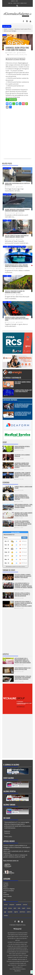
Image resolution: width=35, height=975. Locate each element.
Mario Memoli (22, 53)
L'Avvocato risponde (10, 400)
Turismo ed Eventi (9, 570)
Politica (5, 887)
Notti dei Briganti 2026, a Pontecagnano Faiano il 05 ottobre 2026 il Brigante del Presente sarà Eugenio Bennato (23, 660)
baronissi (11, 54)
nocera (28, 908)
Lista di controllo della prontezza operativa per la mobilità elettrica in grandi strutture (22, 497)
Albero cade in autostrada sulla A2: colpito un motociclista (17, 184)
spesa (25, 54)
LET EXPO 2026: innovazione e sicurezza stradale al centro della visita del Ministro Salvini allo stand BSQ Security (23, 523)
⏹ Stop (22, 59)
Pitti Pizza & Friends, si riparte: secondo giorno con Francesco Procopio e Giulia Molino (23, 576)
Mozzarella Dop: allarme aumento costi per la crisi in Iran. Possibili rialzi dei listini (23, 514)
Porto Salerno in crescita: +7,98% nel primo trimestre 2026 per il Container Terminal (23, 506)
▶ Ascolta (9, 59)
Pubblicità (7, 833)
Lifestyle (6, 654)
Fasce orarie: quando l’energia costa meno (23, 382)
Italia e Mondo (7, 896)
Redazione (20, 187)
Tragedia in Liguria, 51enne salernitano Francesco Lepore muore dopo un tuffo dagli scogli (17, 318)
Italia (19, 908)
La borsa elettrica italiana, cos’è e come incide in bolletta (23, 390)
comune (21, 54)
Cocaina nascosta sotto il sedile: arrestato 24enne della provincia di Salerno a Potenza (16, 265)
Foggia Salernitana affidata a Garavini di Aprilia (22, 447)
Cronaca (11, 29)
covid (5, 908)
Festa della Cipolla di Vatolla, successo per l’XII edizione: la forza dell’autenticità (22, 594)
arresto (6, 904)
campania (11, 904)
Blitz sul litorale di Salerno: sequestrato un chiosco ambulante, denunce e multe (16, 236)
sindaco (6, 915)
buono (16, 54)
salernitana (22, 912)
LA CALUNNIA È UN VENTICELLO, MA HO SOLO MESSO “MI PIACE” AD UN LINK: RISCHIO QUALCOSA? (23, 413)
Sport (5, 442)
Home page (10, 3)
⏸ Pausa (16, 59)
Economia (6, 482)
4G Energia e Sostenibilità (12, 377)
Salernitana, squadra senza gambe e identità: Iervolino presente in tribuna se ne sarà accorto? (22, 465)
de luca (10, 908)
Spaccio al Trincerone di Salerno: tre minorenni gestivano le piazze (15, 291)
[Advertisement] (17, 136)
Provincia (10, 246)
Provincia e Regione (17, 246)
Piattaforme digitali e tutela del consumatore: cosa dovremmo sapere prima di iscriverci (23, 677)
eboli (15, 908)
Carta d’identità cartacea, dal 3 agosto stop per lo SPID (23, 668)
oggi (5, 912)
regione (16, 912)
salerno (29, 912)
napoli (23, 908)
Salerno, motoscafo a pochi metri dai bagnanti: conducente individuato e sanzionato (17, 210)
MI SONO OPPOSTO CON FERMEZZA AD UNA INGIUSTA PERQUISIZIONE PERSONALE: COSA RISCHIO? (23, 405)
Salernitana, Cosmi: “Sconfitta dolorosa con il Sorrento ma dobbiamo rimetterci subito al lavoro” (23, 475)
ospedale (10, 912)
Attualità (5, 885)
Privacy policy (8, 836)
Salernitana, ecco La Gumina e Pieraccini (22, 455)
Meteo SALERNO (15, 532)
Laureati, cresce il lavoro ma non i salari (23, 487)
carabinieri (18, 904)
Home (5, 29)
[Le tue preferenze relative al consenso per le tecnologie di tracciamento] (32, 972)
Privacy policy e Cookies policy (20, 3)
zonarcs (9, 168)
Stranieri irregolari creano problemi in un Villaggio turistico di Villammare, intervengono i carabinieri (16, 847)
